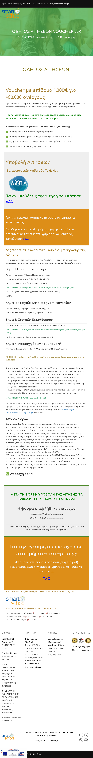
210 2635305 (40, 4)
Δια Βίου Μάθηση (56, 645)
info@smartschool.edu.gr (59, 4)
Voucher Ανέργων (56, 648)
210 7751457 (27, 4)
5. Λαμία (29, 661)
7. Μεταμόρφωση (33, 667)
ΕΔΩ (46, 413)
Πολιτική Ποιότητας (81, 650)
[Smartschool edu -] (11, 13)
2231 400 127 (7, 721)
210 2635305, (8, 656)
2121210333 (6, 686)
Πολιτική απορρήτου (81, 647)
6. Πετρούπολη (32, 664)
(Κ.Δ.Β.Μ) (37, 661)
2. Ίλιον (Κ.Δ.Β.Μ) (32, 645)
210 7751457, (7, 645)
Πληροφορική (54, 642)
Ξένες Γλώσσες (55, 639)
